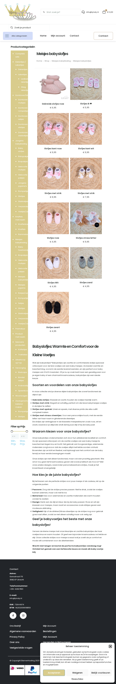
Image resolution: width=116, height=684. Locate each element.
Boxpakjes (21, 161)
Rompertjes (21, 191)
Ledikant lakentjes (22, 80)
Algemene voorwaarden (23, 631)
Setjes (21, 303)
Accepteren (54, 672)
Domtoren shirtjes (21, 126)
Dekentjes (21, 69)
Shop (47, 61)
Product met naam (20, 335)
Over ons (14, 642)
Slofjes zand (86, 282)
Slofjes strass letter (86, 238)
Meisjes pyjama (21, 286)
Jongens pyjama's (21, 184)
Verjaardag (21, 206)
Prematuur (20, 328)
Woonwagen (21, 395)
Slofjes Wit (53, 282)
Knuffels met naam (20, 218)
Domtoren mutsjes (21, 101)
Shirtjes (21, 196)
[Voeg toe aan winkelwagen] (64, 72)
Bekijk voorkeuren (100, 672)
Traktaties (21, 354)
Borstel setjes (21, 379)
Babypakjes (21, 156)
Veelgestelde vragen (21, 647)
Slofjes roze (53, 238)
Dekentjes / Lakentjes (20, 63)
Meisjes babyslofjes (21, 278)
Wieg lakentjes (22, 89)
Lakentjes (21, 74)
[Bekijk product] (64, 78)
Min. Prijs (13, 442)
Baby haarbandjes (21, 248)
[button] (110, 646)
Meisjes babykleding (61, 61)
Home (39, 61)
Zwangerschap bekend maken (21, 404)
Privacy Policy (77, 679)
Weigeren (77, 672)
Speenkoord (21, 390)
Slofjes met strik (53, 193)
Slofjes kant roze (53, 148)
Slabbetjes (21, 201)
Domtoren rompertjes (21, 109)
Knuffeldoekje (21, 224)
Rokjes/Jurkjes (21, 293)
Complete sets (20, 55)
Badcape (21, 372)
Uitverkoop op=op (20, 361)
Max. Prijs (22, 442)
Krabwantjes (21, 385)
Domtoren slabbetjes (21, 134)
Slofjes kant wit (86, 148)
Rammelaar (21, 234)
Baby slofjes (21, 150)
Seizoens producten (20, 343)
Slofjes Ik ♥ (86, 103)
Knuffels (21, 229)
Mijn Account (50, 636)
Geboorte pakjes (21, 176)
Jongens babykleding (21, 142)
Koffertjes (21, 349)
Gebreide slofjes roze (53, 103)
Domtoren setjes (21, 118)
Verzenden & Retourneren (57, 642)
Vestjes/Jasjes (21, 211)
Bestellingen (49, 631)
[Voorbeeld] (64, 84)
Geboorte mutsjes (21, 168)
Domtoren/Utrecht (21, 95)
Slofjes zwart (53, 327)
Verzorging (20, 368)
